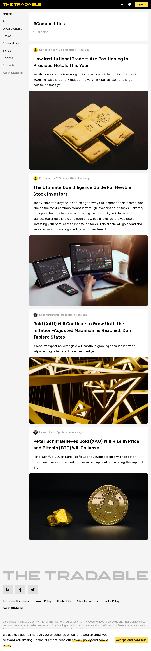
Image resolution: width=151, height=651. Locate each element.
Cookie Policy (111, 601)
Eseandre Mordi (49, 315)
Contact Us (64, 601)
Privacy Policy (43, 601)
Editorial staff (48, 49)
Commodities (11, 43)
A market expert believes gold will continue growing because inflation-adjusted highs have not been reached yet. (85, 348)
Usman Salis (47, 432)
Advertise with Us (87, 601)
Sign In (141, 4)
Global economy (12, 28)
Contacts (8, 65)
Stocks (7, 36)
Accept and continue (131, 640)
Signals (7, 50)
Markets (8, 14)
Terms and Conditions (16, 601)
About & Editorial (13, 72)
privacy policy (82, 640)
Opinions (8, 58)
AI (4, 21)
